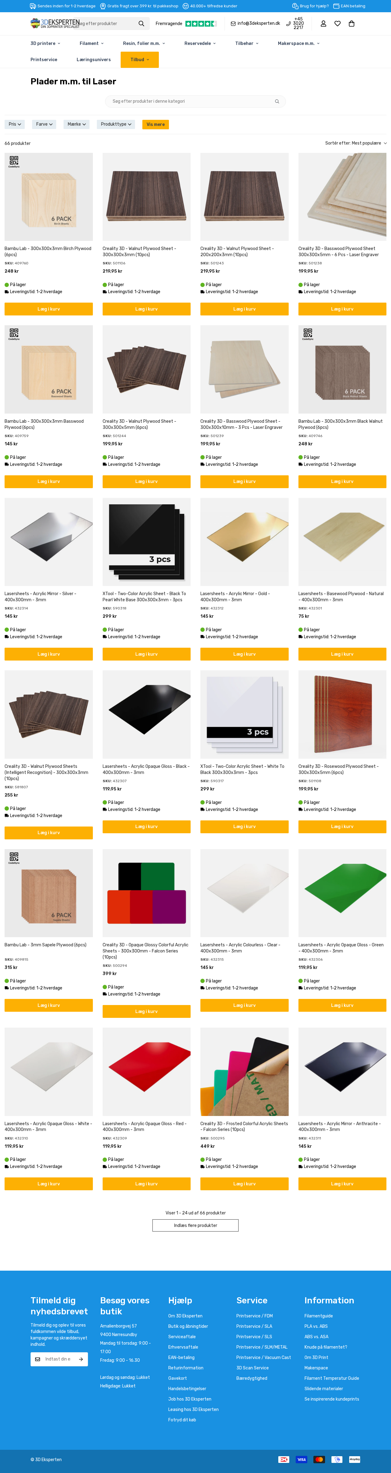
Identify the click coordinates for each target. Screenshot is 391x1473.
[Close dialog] (309, 678)
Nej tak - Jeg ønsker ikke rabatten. (255, 774)
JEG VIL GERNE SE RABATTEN (255, 759)
